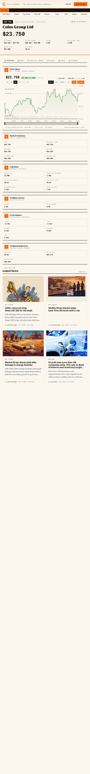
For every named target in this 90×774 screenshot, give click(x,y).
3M (11, 82)
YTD (19, 82)
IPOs (66, 14)
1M (7, 82)
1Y (24, 82)
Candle (62, 82)
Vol (74, 82)
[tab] (9, 61)
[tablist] (45, 61)
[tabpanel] (45, 225)
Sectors (47, 14)
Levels (80, 82)
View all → (83, 272)
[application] (45, 105)
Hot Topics (6, 14)
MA (69, 82)
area (50, 82)
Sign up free (81, 4)
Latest (16, 14)
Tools (57, 14)
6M (15, 82)
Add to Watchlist (80, 21)
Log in (68, 4)
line (56, 82)
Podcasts (84, 14)
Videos (74, 14)
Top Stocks (26, 14)
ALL (28, 82)
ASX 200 (37, 14)
